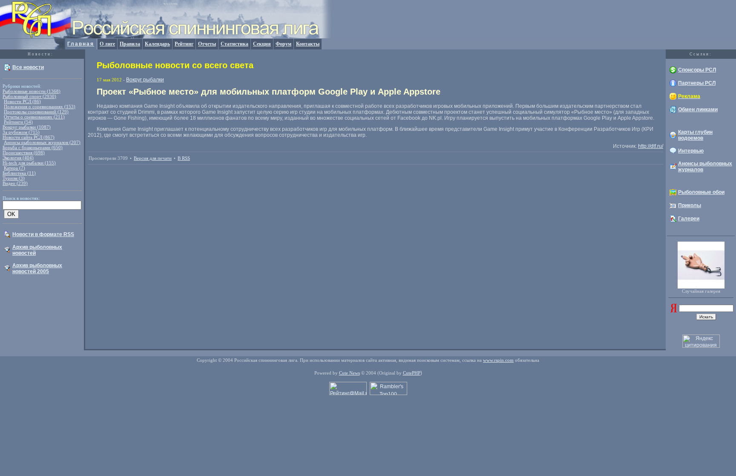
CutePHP (411, 372)
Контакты (307, 44)
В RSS (184, 158)
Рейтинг (184, 44)
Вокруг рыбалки (145, 80)
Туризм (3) (14, 178)
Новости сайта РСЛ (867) (29, 137)
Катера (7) (14, 167)
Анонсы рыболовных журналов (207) (42, 142)
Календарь (157, 44)
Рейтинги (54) (18, 121)
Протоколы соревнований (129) (36, 111)
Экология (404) (18, 157)
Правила (130, 44)
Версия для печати (153, 158)
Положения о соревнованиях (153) (39, 106)
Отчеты (207, 44)
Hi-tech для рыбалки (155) (29, 162)
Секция (262, 44)
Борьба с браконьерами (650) (33, 147)
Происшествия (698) (24, 152)
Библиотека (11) (19, 173)
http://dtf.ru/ (650, 146)
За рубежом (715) (21, 132)
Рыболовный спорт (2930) (29, 96)
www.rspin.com (498, 360)
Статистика (234, 44)
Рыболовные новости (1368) (31, 91)
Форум (283, 44)
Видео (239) (15, 183)
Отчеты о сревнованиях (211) (34, 116)
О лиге (107, 44)
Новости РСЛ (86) (22, 101)
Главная (80, 44)
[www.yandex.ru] (673, 311)
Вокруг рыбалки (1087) (27, 127)
